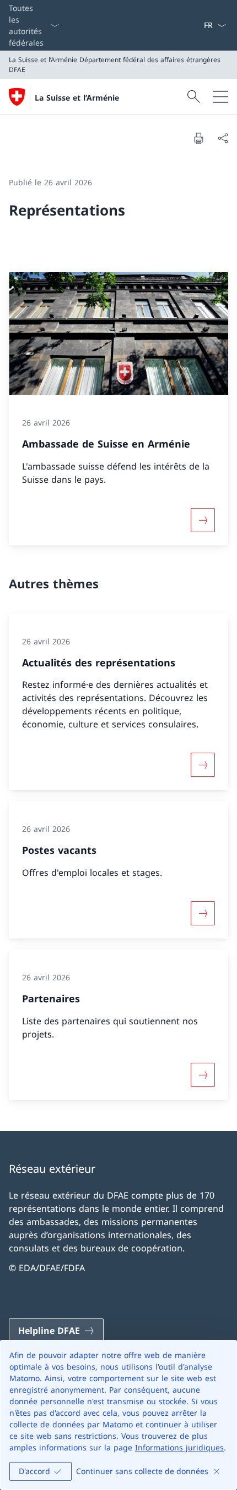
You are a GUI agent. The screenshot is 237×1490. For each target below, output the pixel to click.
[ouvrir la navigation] (220, 97)
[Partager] (223, 138)
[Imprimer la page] (198, 138)
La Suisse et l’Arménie (77, 97)
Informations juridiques (179, 1447)
